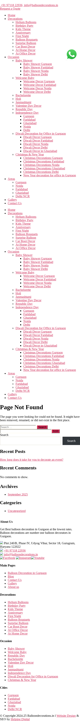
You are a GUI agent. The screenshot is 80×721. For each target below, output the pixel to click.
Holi (18, 98)
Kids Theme (23, 29)
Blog (11, 576)
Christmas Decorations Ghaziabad (44, 168)
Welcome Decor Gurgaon (39, 81)
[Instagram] (23, 558)
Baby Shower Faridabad (38, 67)
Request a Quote (10, 8)
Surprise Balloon (26, 43)
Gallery (12, 199)
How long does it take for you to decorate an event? (31, 459)
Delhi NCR (23, 196)
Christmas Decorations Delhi (41, 171)
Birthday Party (24, 25)
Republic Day (24, 109)
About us (13, 587)
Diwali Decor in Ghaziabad (40, 151)
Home (11, 15)
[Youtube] (37, 558)
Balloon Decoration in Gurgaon (27, 573)
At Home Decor (25, 50)
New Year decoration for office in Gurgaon (49, 175)
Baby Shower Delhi (35, 74)
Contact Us (15, 203)
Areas (11, 178)
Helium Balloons (26, 22)
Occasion (13, 57)
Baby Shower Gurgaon (37, 64)
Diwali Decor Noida (35, 144)
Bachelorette (23, 95)
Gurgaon (28, 116)
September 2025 (18, 494)
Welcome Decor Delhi (37, 91)
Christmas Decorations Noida (41, 165)
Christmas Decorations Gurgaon (43, 158)
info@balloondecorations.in (40, 5)
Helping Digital (20, 719)
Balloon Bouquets (27, 39)
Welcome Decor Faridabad (39, 84)
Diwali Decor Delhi (35, 147)
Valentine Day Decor (28, 105)
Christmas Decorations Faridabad (43, 161)
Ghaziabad (30, 123)
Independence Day (27, 112)
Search (4, 435)
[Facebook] (7, 558)
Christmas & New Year (30, 154)
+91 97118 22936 (11, 5)
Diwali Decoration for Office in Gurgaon (41, 133)
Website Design (66, 715)
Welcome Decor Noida (37, 88)
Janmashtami (23, 102)
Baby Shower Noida (36, 71)
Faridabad (29, 119)
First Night (22, 36)
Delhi (26, 130)
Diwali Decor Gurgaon (37, 137)
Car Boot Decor (25, 46)
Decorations (15, 18)
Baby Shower (24, 60)
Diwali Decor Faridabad (38, 140)
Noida (27, 126)
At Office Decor (26, 53)
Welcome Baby (25, 77)
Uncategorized (17, 511)
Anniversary (23, 32)
